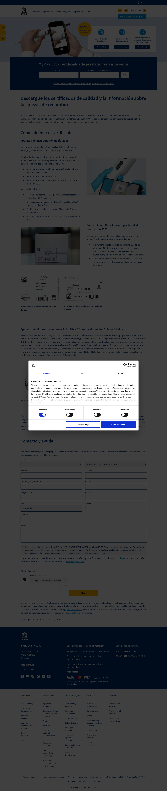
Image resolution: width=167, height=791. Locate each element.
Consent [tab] (46, 373)
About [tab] (120, 373)
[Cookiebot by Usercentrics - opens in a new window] (125, 365)
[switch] (69, 415)
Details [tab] (84, 373)
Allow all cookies (118, 424)
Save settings (83, 424)
